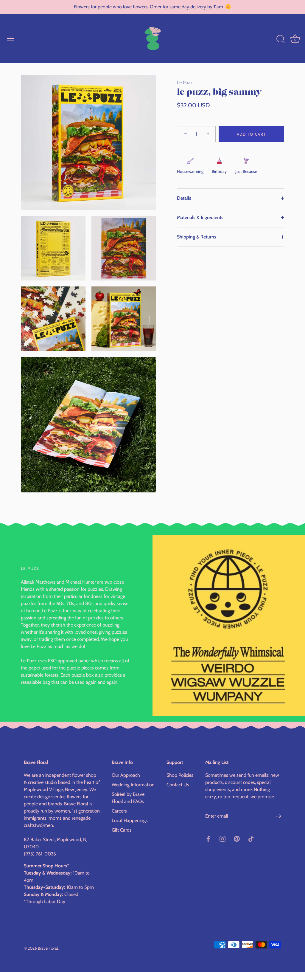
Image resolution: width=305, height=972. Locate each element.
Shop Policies (179, 775)
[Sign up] (278, 816)
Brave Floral (48, 948)
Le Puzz (185, 82)
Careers (119, 811)
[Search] (280, 39)
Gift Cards (122, 830)
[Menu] (10, 38)
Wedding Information (133, 784)
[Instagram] (222, 838)
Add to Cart (251, 134)
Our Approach (126, 775)
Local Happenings (130, 820)
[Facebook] (208, 838)
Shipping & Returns (196, 237)
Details (184, 198)
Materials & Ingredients (200, 217)
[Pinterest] (237, 838)
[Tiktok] (251, 838)
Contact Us (177, 784)
